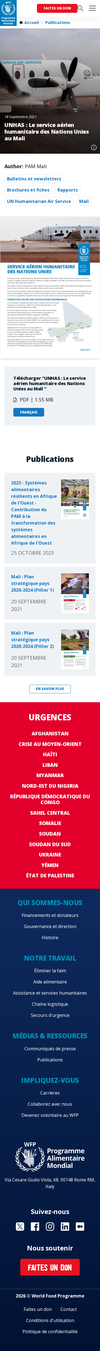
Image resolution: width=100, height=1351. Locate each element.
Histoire (50, 937)
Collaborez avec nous (50, 1104)
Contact (69, 1309)
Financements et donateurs (50, 915)
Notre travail (50, 958)
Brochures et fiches (28, 190)
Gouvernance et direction (50, 926)
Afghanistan (50, 733)
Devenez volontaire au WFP (50, 1115)
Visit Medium (80, 1226)
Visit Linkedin (65, 1226)
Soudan (50, 833)
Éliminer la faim (50, 971)
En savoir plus (50, 688)
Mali (84, 201)
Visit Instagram (50, 1226)
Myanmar (50, 775)
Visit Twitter (20, 1226)
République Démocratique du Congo (50, 799)
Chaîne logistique (50, 1004)
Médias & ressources (50, 1035)
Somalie (50, 823)
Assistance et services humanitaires (50, 993)
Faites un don (57, 8)
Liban (50, 765)
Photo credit (94, 147)
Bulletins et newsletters (34, 179)
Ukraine (50, 854)
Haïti (50, 754)
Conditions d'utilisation (50, 1320)
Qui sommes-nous (50, 902)
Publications (57, 22)
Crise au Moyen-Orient (50, 744)
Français (29, 412)
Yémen (50, 865)
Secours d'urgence (50, 1015)
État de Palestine (50, 875)
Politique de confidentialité (50, 1331)
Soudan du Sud (50, 844)
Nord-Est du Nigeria (50, 785)
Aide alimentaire (50, 982)
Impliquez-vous (50, 1080)
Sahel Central (50, 812)
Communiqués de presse (50, 1049)
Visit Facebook (35, 1226)
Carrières (50, 1093)
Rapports (68, 190)
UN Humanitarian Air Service (39, 201)
